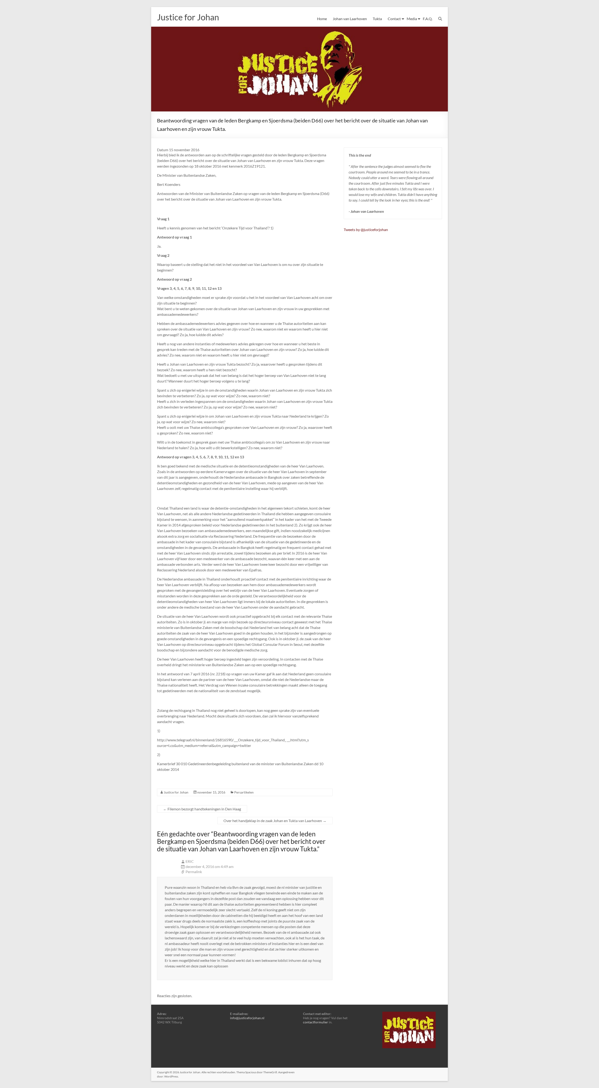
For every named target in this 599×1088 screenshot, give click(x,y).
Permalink (194, 871)
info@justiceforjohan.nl (247, 1018)
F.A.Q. (427, 18)
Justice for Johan (188, 17)
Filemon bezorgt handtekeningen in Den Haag (202, 809)
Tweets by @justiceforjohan (366, 229)
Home (322, 18)
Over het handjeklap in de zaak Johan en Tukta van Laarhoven (274, 820)
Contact (394, 18)
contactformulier (315, 1022)
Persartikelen (244, 792)
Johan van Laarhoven (350, 18)
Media (412, 18)
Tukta (377, 18)
